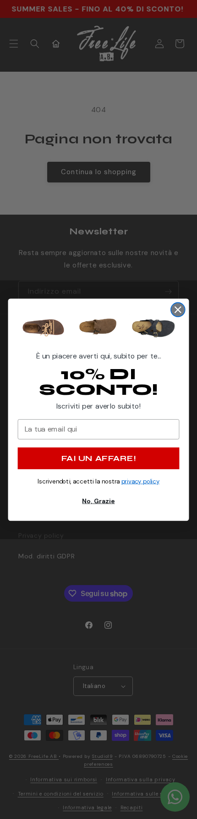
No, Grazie (98, 500)
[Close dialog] (178, 309)
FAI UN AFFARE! (98, 458)
